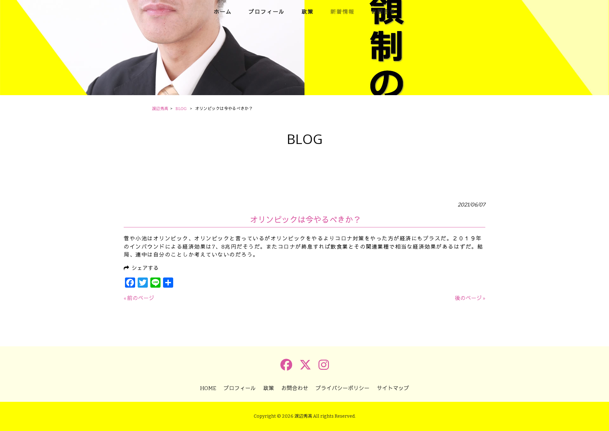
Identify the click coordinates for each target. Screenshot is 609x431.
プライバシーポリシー (343, 388)
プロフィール (240, 388)
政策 (268, 388)
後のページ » (470, 298)
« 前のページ (139, 298)
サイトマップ (393, 388)
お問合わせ (294, 388)
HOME (208, 388)
